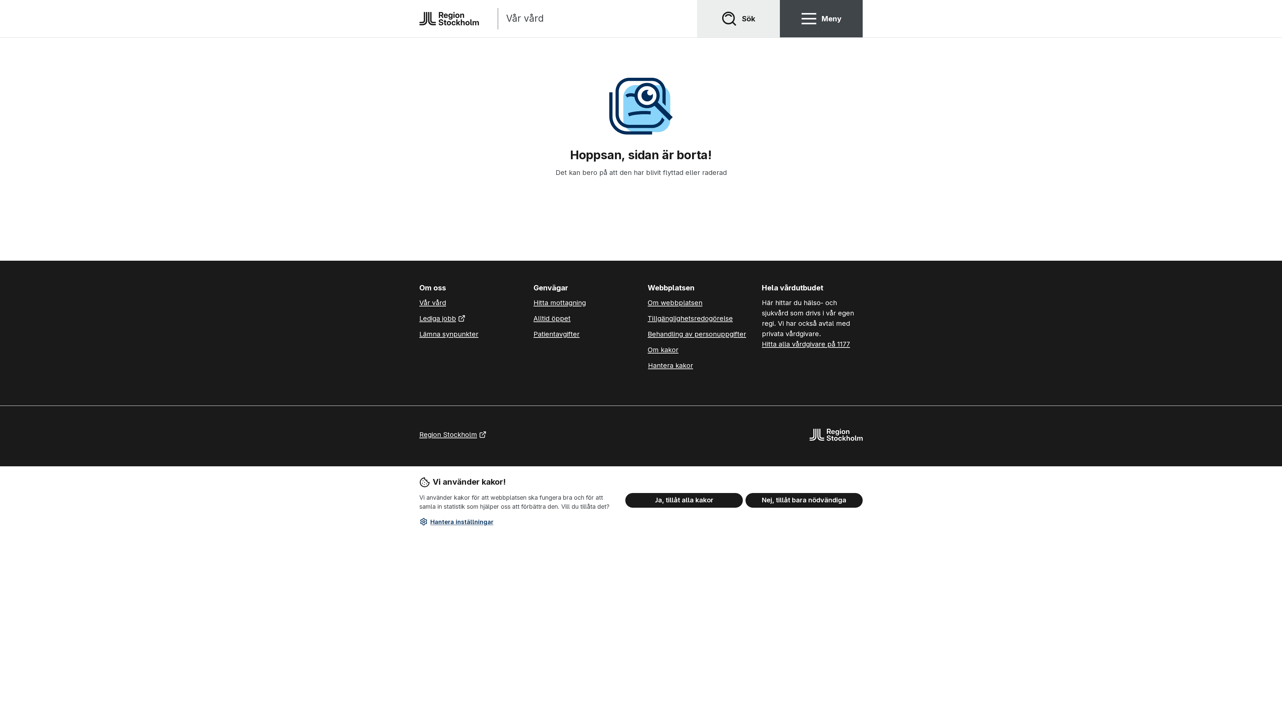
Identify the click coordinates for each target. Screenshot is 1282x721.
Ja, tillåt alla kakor (684, 500)
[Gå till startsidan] (449, 18)
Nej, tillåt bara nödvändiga (804, 500)
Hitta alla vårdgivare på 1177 (806, 344)
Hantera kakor (670, 366)
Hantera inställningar (461, 521)
